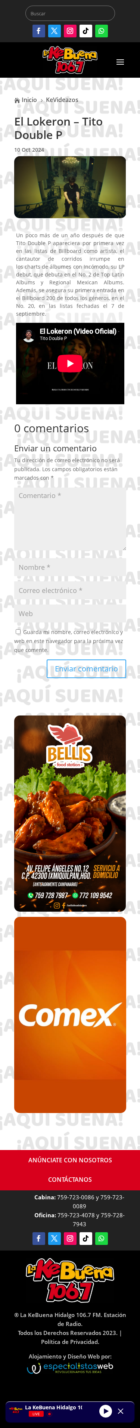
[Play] (105, 1411)
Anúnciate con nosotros (70, 1160)
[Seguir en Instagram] (70, 31)
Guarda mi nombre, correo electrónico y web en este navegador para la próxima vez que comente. (68, 640)
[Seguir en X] (54, 31)
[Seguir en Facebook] (38, 31)
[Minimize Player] (120, 1411)
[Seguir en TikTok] (86, 31)
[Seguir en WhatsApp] (101, 31)
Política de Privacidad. (70, 1341)
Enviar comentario (86, 669)
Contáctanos (70, 1179)
